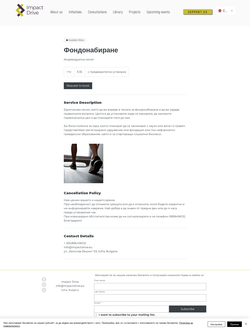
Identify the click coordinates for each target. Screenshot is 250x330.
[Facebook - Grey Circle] (44, 279)
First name (99, 280)
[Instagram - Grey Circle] (44, 284)
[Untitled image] (83, 163)
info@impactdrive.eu (70, 285)
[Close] (246, 324)
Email (97, 303)
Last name (99, 291)
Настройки (216, 324)
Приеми (234, 324)
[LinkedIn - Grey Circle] (44, 290)
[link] (78, 85)
